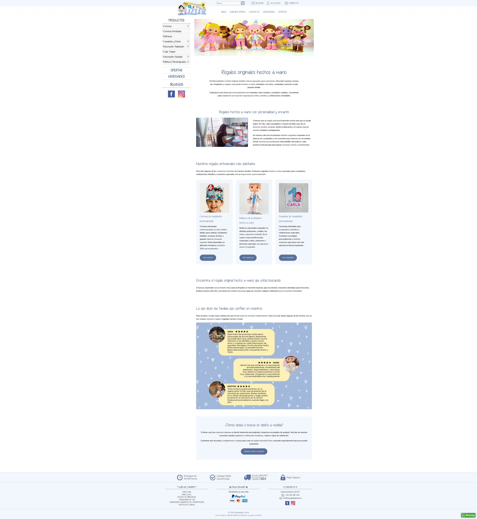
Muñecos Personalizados (174, 61)
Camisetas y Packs (172, 41)
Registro (260, 3)
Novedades (269, 11)
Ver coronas (208, 258)
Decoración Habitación (173, 46)
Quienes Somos (237, 11)
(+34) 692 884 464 (292, 495)
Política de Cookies (187, 505)
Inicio (223, 11)
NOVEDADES (176, 76)
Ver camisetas (287, 258)
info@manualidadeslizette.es (292, 498)
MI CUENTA (275, 3)
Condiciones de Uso (187, 500)
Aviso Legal (187, 494)
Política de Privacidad (187, 497)
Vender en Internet (239, 515)
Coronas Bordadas (172, 31)
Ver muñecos (248, 258)
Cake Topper (169, 51)
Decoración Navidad (172, 56)
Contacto (254, 11)
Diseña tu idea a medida (254, 451)
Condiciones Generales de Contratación (186, 502)
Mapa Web (186, 492)
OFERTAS (176, 70)
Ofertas (282, 11)
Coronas (167, 26)
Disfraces (167, 36)
